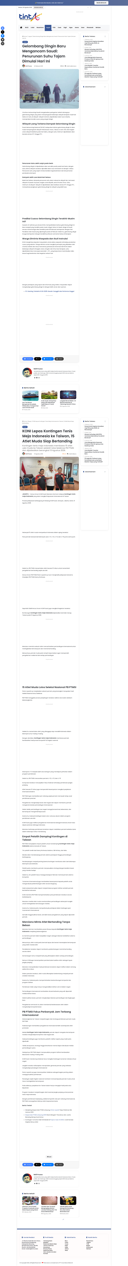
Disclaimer (46, 1247)
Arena (77, 27)
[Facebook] (37, 378)
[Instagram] (39, 378)
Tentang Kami (47, 1241)
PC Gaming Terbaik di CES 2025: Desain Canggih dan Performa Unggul (49, 291)
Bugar (88, 1245)
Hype (70, 27)
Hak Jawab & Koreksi (49, 1252)
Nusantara (40, 27)
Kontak (45, 1253)
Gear (82, 27)
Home (25, 36)
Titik (54, 27)
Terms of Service (48, 1245)
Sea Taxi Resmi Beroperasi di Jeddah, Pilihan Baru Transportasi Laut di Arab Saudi (30, 405)
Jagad (48, 27)
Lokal (32, 27)
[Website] (35, 378)
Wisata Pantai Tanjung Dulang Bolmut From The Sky (58, 7)
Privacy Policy (47, 1249)
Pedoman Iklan (48, 1250)
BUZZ (26, 27)
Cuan (59, 27)
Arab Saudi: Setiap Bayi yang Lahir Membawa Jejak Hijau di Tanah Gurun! (48, 403)
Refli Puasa (28, 66)
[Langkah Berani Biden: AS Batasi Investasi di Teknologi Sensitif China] (68, 395)
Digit (65, 27)
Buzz (66, 1241)
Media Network (101, 3)
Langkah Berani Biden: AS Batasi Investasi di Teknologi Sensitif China (68, 402)
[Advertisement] (81, 17)
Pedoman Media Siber (50, 1244)
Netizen (98, 27)
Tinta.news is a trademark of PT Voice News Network (58, 1263)
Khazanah (90, 27)
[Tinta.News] (31, 17)
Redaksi (45, 1242)
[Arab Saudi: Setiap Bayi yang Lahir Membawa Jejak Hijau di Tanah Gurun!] (49, 395)
